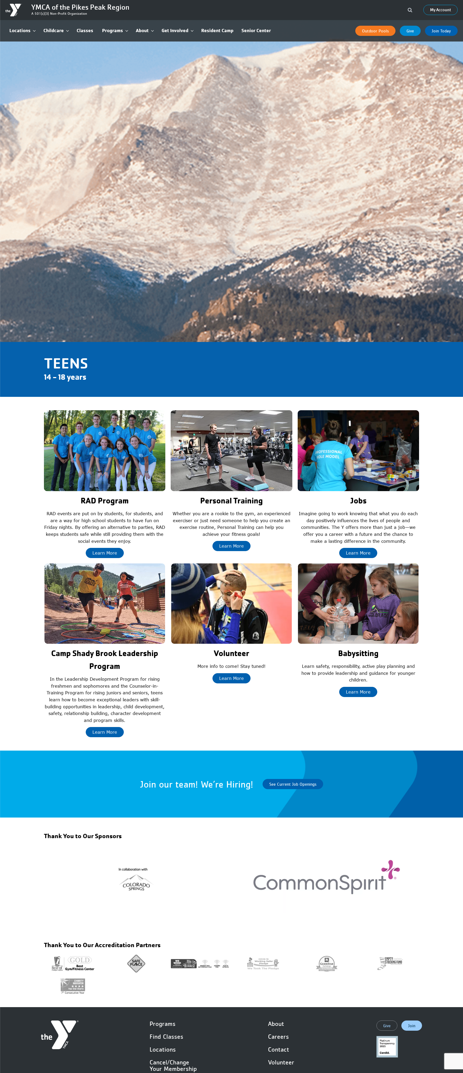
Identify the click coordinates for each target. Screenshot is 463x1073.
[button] (22, 30)
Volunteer (281, 1062)
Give (410, 30)
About (276, 1024)
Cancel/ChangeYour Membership (173, 1065)
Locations (163, 1049)
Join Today (441, 30)
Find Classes (166, 1036)
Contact (278, 1049)
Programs (163, 1024)
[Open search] (410, 10)
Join (411, 1025)
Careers (278, 1036)
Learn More (104, 553)
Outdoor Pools (375, 30)
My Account (440, 10)
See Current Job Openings (292, 784)
